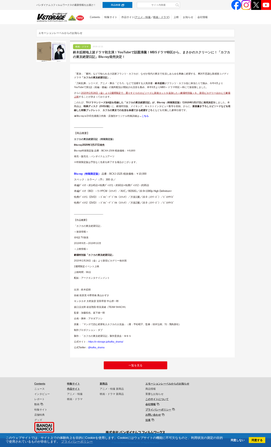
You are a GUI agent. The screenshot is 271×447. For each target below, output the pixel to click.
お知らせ (188, 17)
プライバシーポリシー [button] (77, 441)
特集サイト (110, 17)
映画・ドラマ (161, 17)
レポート (39, 399)
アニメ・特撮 (143, 17)
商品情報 (150, 388)
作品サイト (73, 388)
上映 (176, 17)
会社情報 (202, 17)
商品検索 (115, 5)
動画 (36, 404)
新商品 (104, 383)
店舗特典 (39, 414)
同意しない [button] (238, 440)
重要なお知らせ (154, 393)
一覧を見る (135, 365)
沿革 (148, 420)
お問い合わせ (153, 414)
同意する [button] (257, 440)
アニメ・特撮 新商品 (112, 388)
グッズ (38, 419)
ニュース (39, 388)
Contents (95, 17)
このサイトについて (157, 399)
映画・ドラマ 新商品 (112, 393)
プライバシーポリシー (158, 409)
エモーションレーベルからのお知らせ (60, 33)
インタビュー (42, 393)
